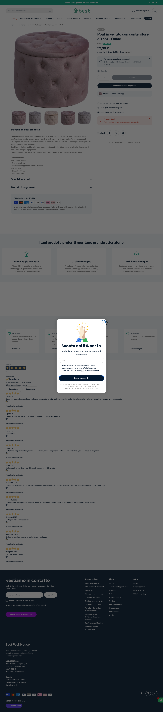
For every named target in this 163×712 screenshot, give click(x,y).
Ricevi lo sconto (81, 378)
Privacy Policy (85, 384)
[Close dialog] (104, 322)
